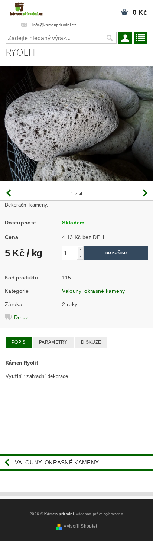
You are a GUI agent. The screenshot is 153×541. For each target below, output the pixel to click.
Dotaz (21, 317)
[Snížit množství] (80, 256)
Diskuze (91, 342)
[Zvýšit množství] (80, 249)
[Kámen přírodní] (26, 9)
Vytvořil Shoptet (80, 526)
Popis (19, 342)
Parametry (53, 342)
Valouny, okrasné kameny (93, 291)
